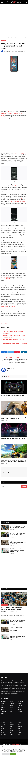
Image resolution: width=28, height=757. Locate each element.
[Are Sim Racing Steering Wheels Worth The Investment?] (14, 387)
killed (19, 734)
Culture (2, 703)
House (19, 732)
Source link (4, 324)
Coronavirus (20, 701)
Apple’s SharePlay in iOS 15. (20, 198)
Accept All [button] (13, 754)
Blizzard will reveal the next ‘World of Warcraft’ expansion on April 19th (21, 361)
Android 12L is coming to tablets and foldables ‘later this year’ (7, 361)
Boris (2, 726)
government (3, 732)
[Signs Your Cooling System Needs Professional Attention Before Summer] (5, 534)
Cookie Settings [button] (5, 754)
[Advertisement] (14, 20)
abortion (3, 722)
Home (2, 37)
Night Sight (13, 185)
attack (19, 722)
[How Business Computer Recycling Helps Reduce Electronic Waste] (5, 527)
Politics (2, 709)
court (2, 728)
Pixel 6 (8, 111)
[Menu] (2, 2)
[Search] (26, 2)
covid (11, 728)
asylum (11, 722)
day (2, 730)
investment (3, 734)
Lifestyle (20, 705)
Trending (20, 711)
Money (11, 707)
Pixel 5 (22, 153)
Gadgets (11, 37)
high (11, 732)
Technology (6, 37)
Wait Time (13, 306)
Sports (11, 709)
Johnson (11, 734)
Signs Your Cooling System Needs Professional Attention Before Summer (17, 534)
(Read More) (15, 693)
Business (11, 701)
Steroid (19, 709)
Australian (12, 724)
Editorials (12, 703)
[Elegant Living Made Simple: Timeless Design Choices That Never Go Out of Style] (5, 542)
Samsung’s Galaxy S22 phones (18, 201)
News (19, 707)
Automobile (3, 701)
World (2, 713)
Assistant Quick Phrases (7, 279)
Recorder (6, 277)
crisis (19, 728)
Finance (19, 703)
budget (11, 726)
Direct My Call (4, 306)
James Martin (7, 51)
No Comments (22, 51)
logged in (10, 472)
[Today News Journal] (14, 2)
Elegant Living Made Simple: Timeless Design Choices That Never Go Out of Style (18, 542)
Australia (3, 724)
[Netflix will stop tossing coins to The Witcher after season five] (14, 430)
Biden (19, 724)
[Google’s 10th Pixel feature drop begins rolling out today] (14, 64)
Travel (11, 711)
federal (19, 730)
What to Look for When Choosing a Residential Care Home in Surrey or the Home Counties (17, 550)
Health (11, 705)
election (11, 730)
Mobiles (3, 707)
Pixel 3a (15, 153)
